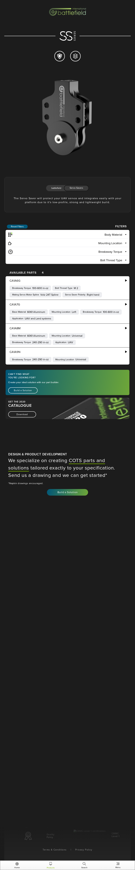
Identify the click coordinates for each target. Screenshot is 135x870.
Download (22, 414)
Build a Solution (23, 390)
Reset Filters (17, 226)
